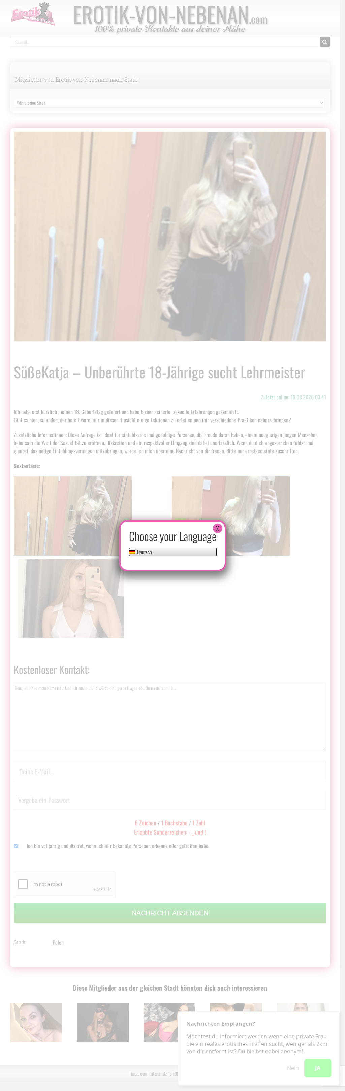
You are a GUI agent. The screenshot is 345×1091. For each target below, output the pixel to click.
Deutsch (144, 552)
